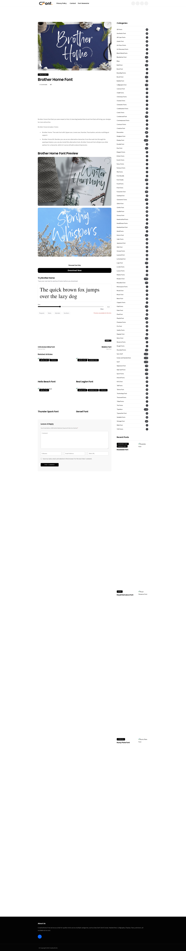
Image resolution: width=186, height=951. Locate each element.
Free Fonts (120, 187)
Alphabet (57, 313)
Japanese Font (121, 243)
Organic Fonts (121, 302)
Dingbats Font (121, 136)
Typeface (53, 360)
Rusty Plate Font (123, 742)
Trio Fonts (120, 405)
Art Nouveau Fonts (122, 49)
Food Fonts (120, 184)
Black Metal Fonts (122, 53)
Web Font (120, 425)
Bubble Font (120, 81)
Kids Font (120, 247)
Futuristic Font (121, 191)
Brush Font (43, 74)
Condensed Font (122, 116)
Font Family (120, 180)
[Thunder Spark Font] (55, 398)
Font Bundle (120, 176)
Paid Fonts (120, 306)
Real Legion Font (84, 381)
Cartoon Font (121, 89)
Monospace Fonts (122, 286)
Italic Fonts (120, 239)
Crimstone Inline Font (46, 348)
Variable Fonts (121, 417)
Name (49, 313)
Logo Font (120, 263)
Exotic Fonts (120, 160)
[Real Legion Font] (93, 368)
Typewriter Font (122, 413)
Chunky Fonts (121, 100)
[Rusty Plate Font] (143, 810)
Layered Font (121, 255)
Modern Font (93, 360)
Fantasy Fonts (121, 168)
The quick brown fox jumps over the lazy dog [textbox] (69, 293)
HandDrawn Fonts (122, 223)
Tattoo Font (120, 389)
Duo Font (119, 148)
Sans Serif (120, 354)
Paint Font (120, 310)
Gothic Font (120, 207)
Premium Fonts (121, 322)
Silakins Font (106, 348)
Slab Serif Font (121, 369)
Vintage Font (121, 421)
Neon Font (120, 298)
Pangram (41, 313)
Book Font (120, 69)
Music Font (120, 294)
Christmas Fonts (122, 96)
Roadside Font (122, 449)
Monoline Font (121, 282)
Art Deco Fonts (121, 45)
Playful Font (120, 318)
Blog (118, 61)
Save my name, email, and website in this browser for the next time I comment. (67, 459)
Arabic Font (120, 41)
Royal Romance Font (125, 595)
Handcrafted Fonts (122, 219)
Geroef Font (82, 411)
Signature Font (121, 366)
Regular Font (120, 334)
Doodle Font (120, 144)
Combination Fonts (122, 108)
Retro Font (120, 338)
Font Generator (83, 3)
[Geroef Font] (93, 398)
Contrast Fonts (121, 124)
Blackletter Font (122, 57)
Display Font (120, 140)
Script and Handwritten (124, 358)
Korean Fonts (121, 251)
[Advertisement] (93, 11)
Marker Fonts (121, 275)
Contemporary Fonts (123, 120)
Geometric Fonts (122, 199)
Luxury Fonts (121, 271)
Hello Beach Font (46, 381)
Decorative (120, 132)
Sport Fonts (120, 373)
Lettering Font (121, 259)
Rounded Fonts (121, 350)
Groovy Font (120, 215)
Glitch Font (120, 203)
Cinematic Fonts (122, 104)
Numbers (66, 313)
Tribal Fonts (120, 401)
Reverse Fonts (121, 342)
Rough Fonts (120, 346)
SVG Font (120, 381)
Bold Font (120, 65)
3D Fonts (119, 29)
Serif (118, 362)
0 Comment (43, 84)
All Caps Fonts (121, 37)
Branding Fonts (121, 73)
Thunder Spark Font (48, 411)
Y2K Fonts (120, 429)
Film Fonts (120, 172)
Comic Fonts (120, 112)
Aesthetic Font (121, 33)
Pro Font (119, 326)
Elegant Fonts (121, 152)
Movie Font (120, 290)
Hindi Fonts (120, 231)
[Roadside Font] (143, 515)
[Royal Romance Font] (143, 662)
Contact (73, 3)
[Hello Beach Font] (55, 368)
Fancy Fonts (120, 164)
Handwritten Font (122, 227)
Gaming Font (120, 195)
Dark (108, 307)
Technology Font (122, 393)
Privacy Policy (61, 3)
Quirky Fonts (121, 330)
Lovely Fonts (120, 267)
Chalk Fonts (120, 93)
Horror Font (120, 235)
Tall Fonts (120, 385)
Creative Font (121, 128)
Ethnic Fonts (120, 156)
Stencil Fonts (121, 377)
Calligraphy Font (122, 85)
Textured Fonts (121, 397)
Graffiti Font (120, 211)
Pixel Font (120, 314)
